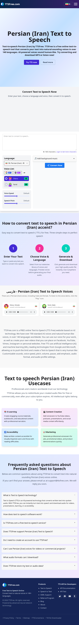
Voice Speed (9, 193)
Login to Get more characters (66, 152)
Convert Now (56, 165)
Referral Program (47, 598)
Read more (48, 62)
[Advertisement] (39, 115)
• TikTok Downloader (53, 618)
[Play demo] (26, 178)
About (42, 605)
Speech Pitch (9, 201)
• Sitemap (26, 618)
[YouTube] (70, 596)
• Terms (18, 618)
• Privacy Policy (8, 618)
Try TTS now (31, 62)
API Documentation (67, 588)
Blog (42, 601)
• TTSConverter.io (37, 618)
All (24, 173)
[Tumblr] (75, 596)
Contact (43, 608)
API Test (63, 591)
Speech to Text (46, 591)
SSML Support (45, 595)
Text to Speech (46, 588)
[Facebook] (65, 596)
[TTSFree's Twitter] (60, 596)
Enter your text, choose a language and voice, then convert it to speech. (39, 96)
